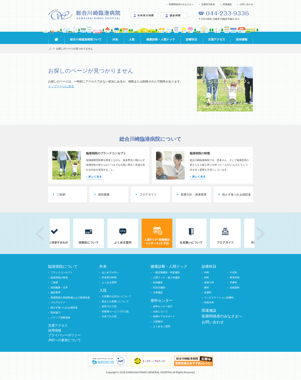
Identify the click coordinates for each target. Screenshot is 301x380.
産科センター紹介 (163, 306)
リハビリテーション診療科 (219, 297)
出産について (160, 311)
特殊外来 (209, 302)
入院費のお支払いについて (116, 296)
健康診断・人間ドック (168, 266)
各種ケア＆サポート (164, 316)
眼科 (206, 287)
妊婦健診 (158, 282)
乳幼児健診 (159, 287)
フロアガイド (148, 194)
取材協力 (55, 312)
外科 (206, 277)
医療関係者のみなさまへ (181, 4)
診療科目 (209, 266)
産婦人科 (209, 282)
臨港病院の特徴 (59, 277)
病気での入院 (109, 306)
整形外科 (235, 277)
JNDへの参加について (64, 340)
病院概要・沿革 (59, 287)
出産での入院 (109, 316)
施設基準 (55, 292)
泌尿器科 (235, 287)
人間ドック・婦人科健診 (166, 277)
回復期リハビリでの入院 (115, 311)
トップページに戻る (61, 86)
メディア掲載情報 (60, 317)
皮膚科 (208, 292)
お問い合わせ (246, 4)
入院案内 (158, 321)
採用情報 (54, 330)
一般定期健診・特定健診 (166, 272)
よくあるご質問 (161, 326)
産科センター (161, 300)
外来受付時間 (109, 277)
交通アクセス (58, 325)
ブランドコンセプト (62, 272)
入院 (103, 290)
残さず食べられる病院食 (64, 307)
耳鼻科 (233, 282)
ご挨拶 (61, 194)
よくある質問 (109, 282)
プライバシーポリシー (64, 335)
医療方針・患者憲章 (194, 194)
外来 (103, 266)
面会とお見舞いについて (115, 301)
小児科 (233, 272)
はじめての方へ (110, 272)
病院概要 (104, 194)
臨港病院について (63, 266)
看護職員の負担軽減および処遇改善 (70, 297)
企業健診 (158, 292)
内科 (206, 272)
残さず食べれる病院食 (236, 194)
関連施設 (227, 4)
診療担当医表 (208, 4)
